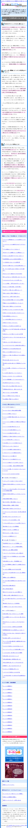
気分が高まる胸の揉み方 (9, 585)
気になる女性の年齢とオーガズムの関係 (13, 299)
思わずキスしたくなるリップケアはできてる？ (13, 622)
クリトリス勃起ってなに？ (10, 413)
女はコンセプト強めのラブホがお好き (12, 273)
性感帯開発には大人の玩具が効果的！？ (13, 259)
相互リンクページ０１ (8, 784)
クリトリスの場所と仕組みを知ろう (12, 449)
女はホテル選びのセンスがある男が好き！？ (14, 265)
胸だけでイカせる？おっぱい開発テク (12, 592)
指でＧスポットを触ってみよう (11, 533)
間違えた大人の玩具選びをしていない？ (13, 303)
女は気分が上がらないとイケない (11, 382)
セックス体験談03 (7, 725)
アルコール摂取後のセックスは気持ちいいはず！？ (14, 240)
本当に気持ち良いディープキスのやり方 (13, 662)
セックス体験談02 (7, 728)
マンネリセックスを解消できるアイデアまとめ (14, 245)
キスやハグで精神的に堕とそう (11, 669)
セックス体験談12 (7, 695)
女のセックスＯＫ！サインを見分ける (12, 376)
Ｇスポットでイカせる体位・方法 (11, 519)
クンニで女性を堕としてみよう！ (11, 439)
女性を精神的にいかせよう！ (10, 316)
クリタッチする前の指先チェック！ (12, 429)
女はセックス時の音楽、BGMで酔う (12, 286)
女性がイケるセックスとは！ (10, 322)
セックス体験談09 (7, 705)
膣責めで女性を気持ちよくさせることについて (14, 485)
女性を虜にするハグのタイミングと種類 (13, 613)
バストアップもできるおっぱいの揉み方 (13, 553)
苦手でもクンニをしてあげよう (11, 446)
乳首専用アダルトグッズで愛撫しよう (12, 543)
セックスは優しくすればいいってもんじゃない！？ (14, 369)
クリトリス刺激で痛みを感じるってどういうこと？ (14, 417)
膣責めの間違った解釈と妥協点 (11, 505)
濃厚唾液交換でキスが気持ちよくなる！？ (13, 630)
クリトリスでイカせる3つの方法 (11, 473)
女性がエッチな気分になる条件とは (12, 326)
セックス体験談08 (7, 709)
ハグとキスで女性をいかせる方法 (11, 672)
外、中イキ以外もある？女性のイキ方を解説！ (13, 269)
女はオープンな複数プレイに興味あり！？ (13, 252)
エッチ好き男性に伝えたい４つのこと (12, 319)
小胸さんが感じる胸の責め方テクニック (13, 595)
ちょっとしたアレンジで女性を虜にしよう (13, 649)
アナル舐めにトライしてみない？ (11, 249)
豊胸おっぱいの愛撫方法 (9, 577)
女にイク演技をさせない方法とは (11, 395)
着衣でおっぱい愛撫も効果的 (10, 549)
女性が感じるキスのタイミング (11, 656)
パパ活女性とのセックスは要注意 (11, 262)
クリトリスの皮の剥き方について (11, 426)
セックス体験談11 (7, 699)
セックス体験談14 (7, 689)
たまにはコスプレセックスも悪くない (12, 280)
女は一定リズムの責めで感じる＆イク (12, 386)
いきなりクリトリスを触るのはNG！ (12, 452)
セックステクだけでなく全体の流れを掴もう (14, 345)
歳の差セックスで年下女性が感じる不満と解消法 (14, 330)
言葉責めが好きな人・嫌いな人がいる (12, 389)
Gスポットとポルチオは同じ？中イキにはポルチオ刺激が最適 (14, 490)
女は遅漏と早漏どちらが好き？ (11, 399)
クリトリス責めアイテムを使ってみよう (13, 462)
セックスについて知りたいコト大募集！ (13, 793)
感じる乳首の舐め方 (8, 588)
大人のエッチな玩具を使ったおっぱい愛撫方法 (14, 573)
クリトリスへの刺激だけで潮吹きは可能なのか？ (14, 422)
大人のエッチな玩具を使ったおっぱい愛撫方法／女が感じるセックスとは (14, 2)
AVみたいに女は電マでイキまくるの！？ (13, 255)
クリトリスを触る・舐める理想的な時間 (13, 465)
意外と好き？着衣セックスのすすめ (12, 306)
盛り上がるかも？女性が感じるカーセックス (14, 277)
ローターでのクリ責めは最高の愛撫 (12, 410)
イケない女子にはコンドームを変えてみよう (14, 523)
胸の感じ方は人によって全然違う (11, 603)
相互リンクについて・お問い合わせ (12, 800)
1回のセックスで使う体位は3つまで (12, 342)
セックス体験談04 (7, 722)
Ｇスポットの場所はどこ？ (10, 536)
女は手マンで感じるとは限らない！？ (12, 290)
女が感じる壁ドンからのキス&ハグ (12, 638)
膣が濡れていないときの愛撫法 (11, 526)
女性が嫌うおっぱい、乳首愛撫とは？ (12, 561)
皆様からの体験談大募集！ (10, 797)
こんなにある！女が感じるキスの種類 (12, 652)
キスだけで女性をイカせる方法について (13, 646)
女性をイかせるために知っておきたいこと (13, 312)
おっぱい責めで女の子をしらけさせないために (14, 599)
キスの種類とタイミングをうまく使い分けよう (14, 618)
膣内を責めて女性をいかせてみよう (12, 508)
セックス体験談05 (7, 718)
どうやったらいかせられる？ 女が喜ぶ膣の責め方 (14, 512)
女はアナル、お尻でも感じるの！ (11, 296)
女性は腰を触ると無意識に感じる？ (12, 659)
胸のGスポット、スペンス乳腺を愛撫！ (13, 546)
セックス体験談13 (7, 692)
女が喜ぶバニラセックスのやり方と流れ (13, 309)
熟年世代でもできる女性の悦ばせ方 (12, 348)
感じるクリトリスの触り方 (10, 456)
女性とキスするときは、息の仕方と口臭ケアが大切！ (14, 634)
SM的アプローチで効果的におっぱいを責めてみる (14, 557)
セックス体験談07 (7, 712)
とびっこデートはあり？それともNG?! (13, 481)
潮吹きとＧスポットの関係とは (11, 529)
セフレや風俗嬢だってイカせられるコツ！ (13, 379)
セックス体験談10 (7, 702)
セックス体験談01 (7, 731)
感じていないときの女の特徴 (10, 392)
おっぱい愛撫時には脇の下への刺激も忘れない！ (14, 565)
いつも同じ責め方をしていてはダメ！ (12, 373)
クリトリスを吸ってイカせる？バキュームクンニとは (14, 470)
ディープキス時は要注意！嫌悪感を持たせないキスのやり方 (14, 642)
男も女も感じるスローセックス (11, 360)
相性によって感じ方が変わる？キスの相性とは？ (14, 356)
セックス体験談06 (7, 715)
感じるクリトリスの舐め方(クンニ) (12, 459)
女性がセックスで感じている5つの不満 (13, 334)
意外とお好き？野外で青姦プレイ (11, 293)
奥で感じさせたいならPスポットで (12, 516)
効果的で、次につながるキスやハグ (12, 665)
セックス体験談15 (7, 686)
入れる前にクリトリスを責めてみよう (12, 443)
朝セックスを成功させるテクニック (12, 352)
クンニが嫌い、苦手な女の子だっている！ (13, 283)
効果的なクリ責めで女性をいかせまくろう (13, 436)
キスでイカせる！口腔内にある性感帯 (12, 626)
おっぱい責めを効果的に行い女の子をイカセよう (14, 581)
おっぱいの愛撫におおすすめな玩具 (12, 569)
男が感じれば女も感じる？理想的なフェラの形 (14, 364)
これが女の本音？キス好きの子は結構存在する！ (14, 676)
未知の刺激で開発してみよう (10, 498)
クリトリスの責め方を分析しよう (11, 433)
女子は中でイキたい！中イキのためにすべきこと (14, 338)
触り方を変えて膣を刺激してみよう (12, 502)
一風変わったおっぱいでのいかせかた (12, 606)
